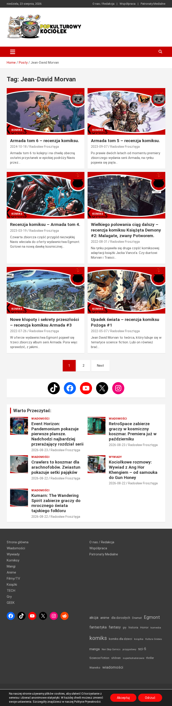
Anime (11, 572)
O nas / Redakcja (103, 3)
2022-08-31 (99, 241)
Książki (12, 585)
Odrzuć (150, 698)
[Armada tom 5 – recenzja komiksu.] (126, 111)
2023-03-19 (18, 230)
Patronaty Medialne (153, 3)
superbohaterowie (133, 658)
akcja (93, 617)
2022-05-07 (99, 331)
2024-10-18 (18, 146)
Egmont (152, 617)
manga (94, 649)
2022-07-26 (18, 331)
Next (100, 366)
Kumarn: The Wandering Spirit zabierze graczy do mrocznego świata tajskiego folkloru (55, 503)
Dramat (137, 617)
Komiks (16, 130)
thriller (150, 658)
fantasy (115, 627)
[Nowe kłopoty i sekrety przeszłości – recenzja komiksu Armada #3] (45, 290)
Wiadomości (40, 418)
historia (133, 627)
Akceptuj (123, 698)
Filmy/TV (13, 578)
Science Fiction (99, 658)
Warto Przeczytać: (32, 410)
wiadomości (112, 667)
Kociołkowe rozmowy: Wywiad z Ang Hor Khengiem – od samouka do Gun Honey (133, 469)
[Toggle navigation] (13, 52)
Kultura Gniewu (153, 639)
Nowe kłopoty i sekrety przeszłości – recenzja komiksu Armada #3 (44, 322)
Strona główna (17, 542)
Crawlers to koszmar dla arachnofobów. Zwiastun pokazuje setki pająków (55, 467)
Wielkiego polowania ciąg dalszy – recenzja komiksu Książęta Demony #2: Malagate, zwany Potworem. (126, 230)
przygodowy (129, 649)
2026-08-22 (39, 478)
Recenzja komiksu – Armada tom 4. (45, 224)
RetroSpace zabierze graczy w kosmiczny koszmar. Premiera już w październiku (133, 431)
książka (138, 639)
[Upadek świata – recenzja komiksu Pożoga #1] (126, 290)
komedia (155, 627)
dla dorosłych (120, 617)
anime (104, 618)
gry (125, 627)
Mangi (11, 566)
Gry (9, 597)
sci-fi (142, 649)
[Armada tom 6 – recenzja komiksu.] (45, 111)
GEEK (11, 603)
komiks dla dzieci (120, 639)
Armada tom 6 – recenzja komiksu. (44, 140)
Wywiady (115, 457)
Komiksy (13, 560)
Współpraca (127, 3)
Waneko (94, 667)
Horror (144, 627)
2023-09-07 (99, 146)
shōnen (116, 658)
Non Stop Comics (111, 649)
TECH (11, 591)
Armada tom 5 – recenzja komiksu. (125, 140)
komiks (98, 638)
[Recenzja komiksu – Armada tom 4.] (45, 195)
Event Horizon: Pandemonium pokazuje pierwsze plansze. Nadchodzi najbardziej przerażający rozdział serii (57, 434)
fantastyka (98, 627)
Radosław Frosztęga (44, 146)
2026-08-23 (39, 450)
